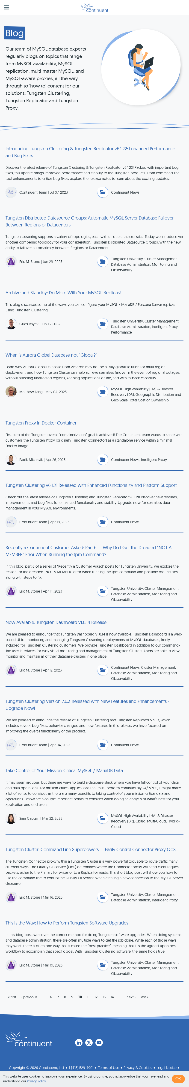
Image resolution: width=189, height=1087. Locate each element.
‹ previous (29, 997)
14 (112, 997)
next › (131, 997)
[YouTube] (99, 1042)
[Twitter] (89, 1042)
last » (144, 997)
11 (88, 997)
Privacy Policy (36, 1081)
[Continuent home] (94, 7)
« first (12, 997)
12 (95, 997)
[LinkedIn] (79, 1042)
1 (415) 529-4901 (81, 1067)
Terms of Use (108, 1067)
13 (104, 997)
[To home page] (29, 1038)
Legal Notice (167, 1067)
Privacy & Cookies (138, 1067)
